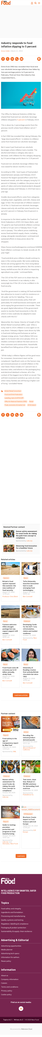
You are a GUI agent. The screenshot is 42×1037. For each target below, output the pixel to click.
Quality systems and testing (12, 920)
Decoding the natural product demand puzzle (29, 737)
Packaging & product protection (13, 927)
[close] (40, 54)
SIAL (14, 751)
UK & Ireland (32, 405)
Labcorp (29, 541)
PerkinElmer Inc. (28, 795)
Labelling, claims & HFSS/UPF (14, 398)
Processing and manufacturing (13, 916)
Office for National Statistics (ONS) (16, 401)
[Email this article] (21, 59)
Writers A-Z (18, 1020)
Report (5, 735)
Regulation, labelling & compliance (14, 924)
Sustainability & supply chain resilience (16, 931)
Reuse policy (6, 961)
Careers (4, 983)
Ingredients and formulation (12, 912)
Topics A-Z (7, 1020)
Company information (9, 979)
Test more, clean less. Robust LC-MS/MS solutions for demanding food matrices (31, 784)
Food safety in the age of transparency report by (10, 741)
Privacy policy (6, 991)
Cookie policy (6, 994)
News (26, 578)
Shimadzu (6, 844)
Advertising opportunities (11, 946)
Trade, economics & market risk (15, 405)
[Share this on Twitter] (8, 59)
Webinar (27, 621)
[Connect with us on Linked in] (21, 1008)
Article (26, 732)
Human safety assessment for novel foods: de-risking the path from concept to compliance (26, 534)
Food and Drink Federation (13, 394)
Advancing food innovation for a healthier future (26, 546)
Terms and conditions (9, 987)
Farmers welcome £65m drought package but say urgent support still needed (10, 629)
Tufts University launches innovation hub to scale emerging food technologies (31, 585)
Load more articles (21, 695)
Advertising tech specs (10, 953)
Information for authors (10, 957)
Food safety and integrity (11, 908)
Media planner (6, 949)
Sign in (11, 54)
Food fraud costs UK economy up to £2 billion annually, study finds (10, 671)
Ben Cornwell (27, 596)
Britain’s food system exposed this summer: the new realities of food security (9, 585)
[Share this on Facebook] (3, 59)
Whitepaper (28, 814)
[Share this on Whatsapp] (17, 59)
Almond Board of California (29, 749)
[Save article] (39, 59)
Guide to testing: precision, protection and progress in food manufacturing (9, 829)
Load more (21, 856)
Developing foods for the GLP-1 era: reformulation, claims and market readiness (30, 629)
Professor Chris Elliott (10, 596)
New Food (14, 844)
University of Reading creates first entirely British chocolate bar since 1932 (30, 672)
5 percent (21, 120)
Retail (31, 401)
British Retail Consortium (13, 391)
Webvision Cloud (26, 1029)
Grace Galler (5, 51)
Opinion (6, 578)
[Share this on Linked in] (12, 59)
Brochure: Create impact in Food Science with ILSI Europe (29, 820)
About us (4, 975)
